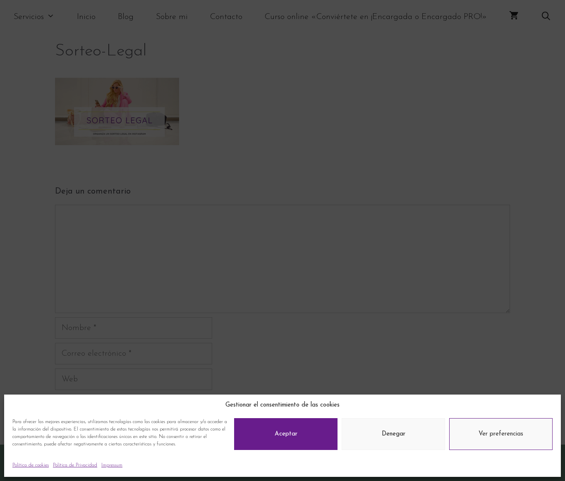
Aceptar (286, 434)
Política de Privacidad (75, 465)
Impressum (111, 465)
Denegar (393, 434)
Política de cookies (30, 465)
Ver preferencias (501, 434)
